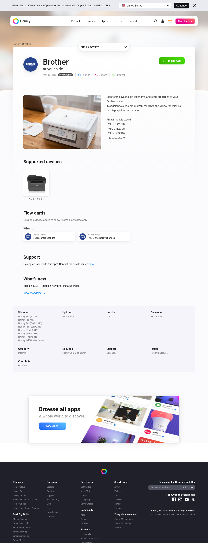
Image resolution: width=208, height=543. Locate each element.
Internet (22, 353)
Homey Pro (18, 491)
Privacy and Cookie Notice (162, 514)
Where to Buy (53, 499)
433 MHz (118, 499)
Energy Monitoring (122, 523)
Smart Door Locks (21, 523)
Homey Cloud (19, 487)
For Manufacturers (89, 538)
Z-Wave (118, 487)
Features (91, 21)
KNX (116, 495)
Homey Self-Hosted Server (25, 499)
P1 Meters (119, 527)
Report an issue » (159, 353)
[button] (145, 5)
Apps (105, 21)
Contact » (111, 353)
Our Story (51, 491)
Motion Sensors (20, 519)
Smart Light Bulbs (21, 536)
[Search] (156, 21)
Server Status (87, 504)
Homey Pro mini (20, 495)
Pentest (84, 523)
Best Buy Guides (22, 514)
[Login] (163, 21)
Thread (117, 508)
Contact (50, 516)
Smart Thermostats (22, 527)
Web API (85, 495)
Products (76, 21)
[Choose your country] (170, 21)
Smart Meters (19, 540)
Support (132, 21)
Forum (83, 519)
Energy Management (123, 519)
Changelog (85, 499)
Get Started (86, 487)
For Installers (87, 534)
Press (49, 508)
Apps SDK (85, 491)
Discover (118, 21)
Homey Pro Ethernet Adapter (26, 508)
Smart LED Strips (21, 531)
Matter (117, 504)
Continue (181, 5)
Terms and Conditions (185, 514)
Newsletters (52, 512)
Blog (49, 504)
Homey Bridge (19, 504)
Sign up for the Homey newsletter (177, 482)
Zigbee (117, 491)
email (92, 264)
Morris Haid (156, 316)
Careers (50, 487)
